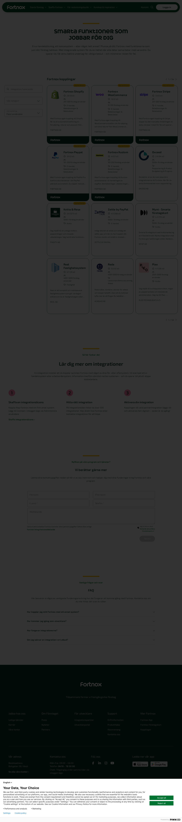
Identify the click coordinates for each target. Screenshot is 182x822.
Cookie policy (20, 813)
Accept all (161, 798)
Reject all (161, 803)
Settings (6, 813)
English (6, 782)
